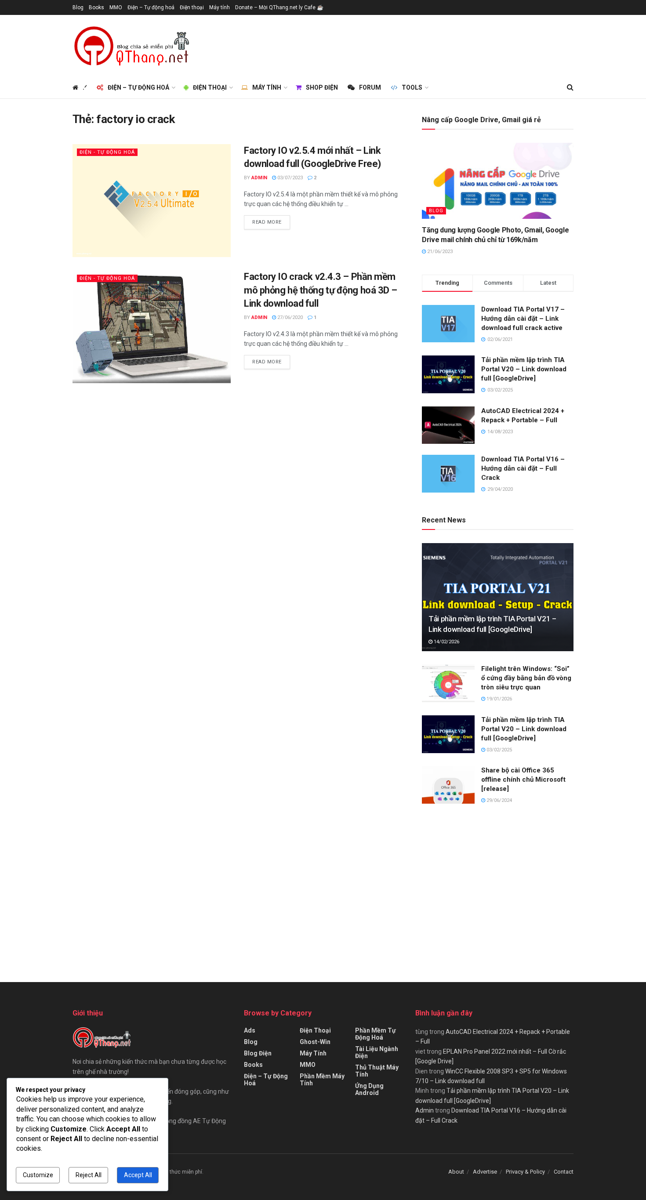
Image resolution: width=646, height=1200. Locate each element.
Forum (370, 87)
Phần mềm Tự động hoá (375, 1034)
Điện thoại (192, 7)
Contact (563, 1171)
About (456, 1171)
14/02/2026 (445, 642)
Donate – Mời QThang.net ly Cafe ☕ (279, 7)
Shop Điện (322, 87)
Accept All (138, 1174)
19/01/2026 (498, 699)
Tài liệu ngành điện (376, 1052)
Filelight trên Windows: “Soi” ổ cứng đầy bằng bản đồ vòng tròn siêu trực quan (526, 678)
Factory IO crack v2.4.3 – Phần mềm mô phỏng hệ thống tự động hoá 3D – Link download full (320, 290)
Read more (267, 222)
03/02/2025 (498, 750)
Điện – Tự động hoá (150, 7)
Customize (38, 1174)
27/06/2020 (289, 317)
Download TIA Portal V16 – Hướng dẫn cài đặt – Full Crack (523, 468)
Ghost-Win (315, 1041)
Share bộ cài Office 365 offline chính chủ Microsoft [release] (523, 779)
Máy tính (219, 7)
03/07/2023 (289, 178)
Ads (249, 1030)
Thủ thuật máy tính (377, 1071)
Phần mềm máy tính (322, 1080)
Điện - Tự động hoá (107, 152)
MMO (115, 7)
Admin (259, 178)
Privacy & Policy (525, 1171)
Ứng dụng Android (369, 1089)
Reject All (89, 1174)
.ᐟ (85, 87)
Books (96, 7)
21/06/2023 (439, 251)
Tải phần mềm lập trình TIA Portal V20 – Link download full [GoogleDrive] (523, 369)
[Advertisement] (413, 44)
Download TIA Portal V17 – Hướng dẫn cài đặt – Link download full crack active (523, 318)
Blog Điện (258, 1053)
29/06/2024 (498, 800)
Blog (78, 7)
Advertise (485, 1171)
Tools (412, 87)
